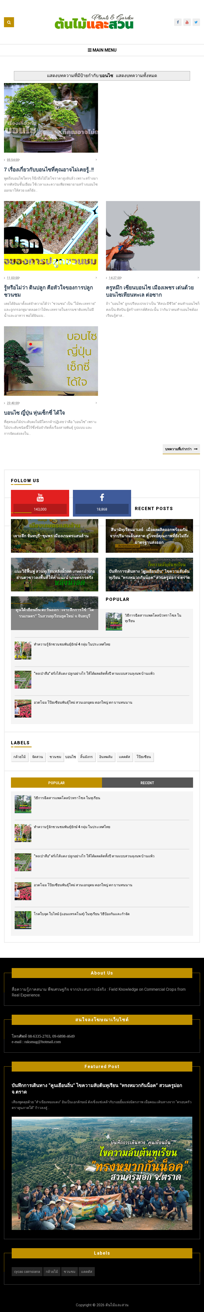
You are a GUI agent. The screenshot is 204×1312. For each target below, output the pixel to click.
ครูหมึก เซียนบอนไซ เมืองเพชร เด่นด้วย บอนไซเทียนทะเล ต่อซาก (150, 291)
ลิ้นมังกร (86, 757)
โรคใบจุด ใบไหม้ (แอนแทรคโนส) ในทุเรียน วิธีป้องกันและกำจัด (82, 914)
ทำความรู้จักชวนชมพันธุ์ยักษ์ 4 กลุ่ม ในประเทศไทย (72, 644)
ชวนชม (55, 757)
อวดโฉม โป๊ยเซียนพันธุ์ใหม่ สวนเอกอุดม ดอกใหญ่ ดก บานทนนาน (83, 702)
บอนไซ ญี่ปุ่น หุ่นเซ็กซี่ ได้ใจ (34, 412)
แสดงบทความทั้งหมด (136, 75)
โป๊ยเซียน (144, 757)
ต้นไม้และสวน (116, 1305)
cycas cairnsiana (27, 1272)
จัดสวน (37, 757)
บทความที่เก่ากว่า (178, 449)
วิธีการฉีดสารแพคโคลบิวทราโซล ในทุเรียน (67, 798)
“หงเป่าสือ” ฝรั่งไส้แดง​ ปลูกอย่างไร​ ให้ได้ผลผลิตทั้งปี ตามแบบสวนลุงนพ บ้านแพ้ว (94, 673)
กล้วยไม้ (19, 757)
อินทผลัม (105, 757)
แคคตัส (124, 757)
